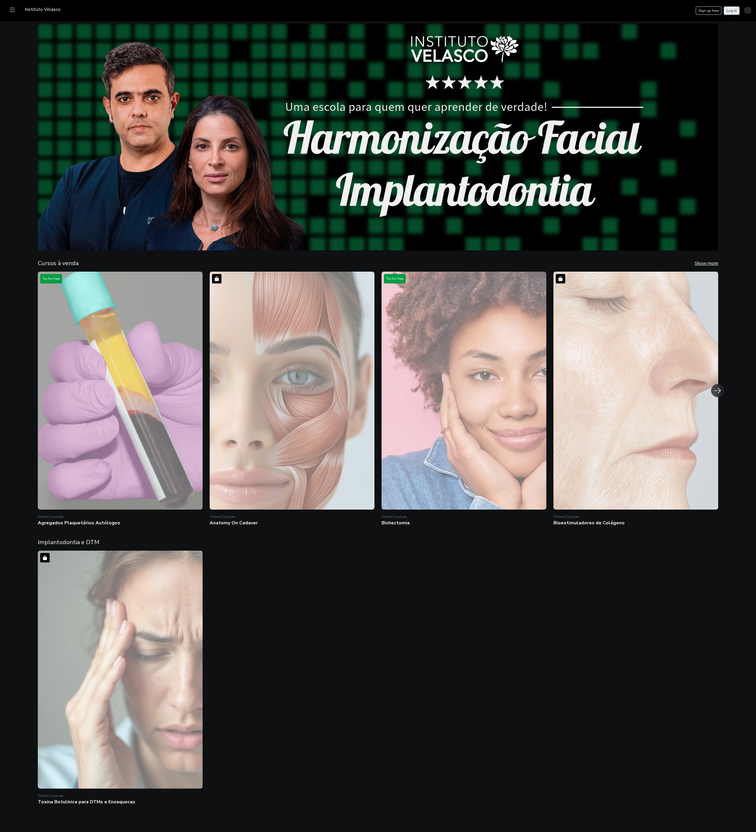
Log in (731, 10)
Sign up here (708, 10)
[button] (120, 399)
